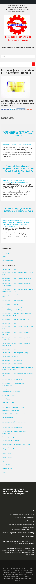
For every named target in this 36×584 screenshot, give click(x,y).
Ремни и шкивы (6, 453)
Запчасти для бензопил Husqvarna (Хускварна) (16, 353)
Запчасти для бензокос (9, 144)
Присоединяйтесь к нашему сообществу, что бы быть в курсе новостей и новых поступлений (15, 491)
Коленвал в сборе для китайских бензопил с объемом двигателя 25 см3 (18, 209)
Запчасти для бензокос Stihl (10, 304)
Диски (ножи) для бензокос (10, 410)
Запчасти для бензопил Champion (12, 364)
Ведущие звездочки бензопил (11, 391)
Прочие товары (7, 461)
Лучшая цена (24, 182)
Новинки (5, 472)
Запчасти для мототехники (10, 440)
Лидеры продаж (15, 182)
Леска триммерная (8, 417)
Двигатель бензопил (9, 220)
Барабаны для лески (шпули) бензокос (13, 414)
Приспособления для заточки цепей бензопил (16, 444)
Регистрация (6, 253)
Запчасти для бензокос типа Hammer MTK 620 (16, 319)
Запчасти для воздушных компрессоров (14, 437)
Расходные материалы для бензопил (13, 389)
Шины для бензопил (8, 403)
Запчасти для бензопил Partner (11, 349)
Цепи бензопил (7, 399)
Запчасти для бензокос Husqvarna (12, 300)
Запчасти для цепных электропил (12, 379)
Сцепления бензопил (8, 395)
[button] (33, 64)
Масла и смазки (7, 457)
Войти (4, 256)
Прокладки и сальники (11, 146)
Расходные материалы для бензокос (13, 407)
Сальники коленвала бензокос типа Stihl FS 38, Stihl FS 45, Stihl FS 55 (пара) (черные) (18, 133)
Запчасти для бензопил (9, 324)
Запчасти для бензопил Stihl (10, 356)
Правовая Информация (27, 536)
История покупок (7, 260)
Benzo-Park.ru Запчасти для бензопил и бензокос (18, 38)
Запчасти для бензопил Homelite (12, 360)
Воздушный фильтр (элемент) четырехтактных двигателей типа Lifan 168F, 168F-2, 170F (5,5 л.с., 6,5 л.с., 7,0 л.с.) (18, 169)
